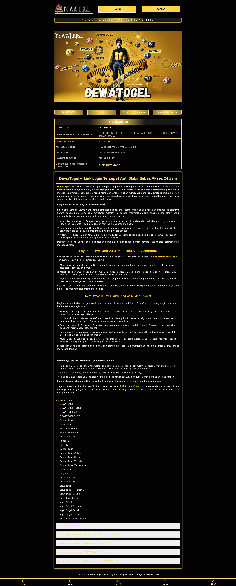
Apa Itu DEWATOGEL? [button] (68, 525)
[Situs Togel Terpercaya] (74, 8)
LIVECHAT (212, 584)
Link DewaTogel (130, 386)
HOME (23, 584)
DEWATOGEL (105, 127)
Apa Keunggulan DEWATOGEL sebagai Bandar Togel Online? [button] (88, 534)
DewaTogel (63, 186)
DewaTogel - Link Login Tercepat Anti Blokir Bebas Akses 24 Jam (118, 20)
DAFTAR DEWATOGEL (109, 165)
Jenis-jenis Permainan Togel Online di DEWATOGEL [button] (84, 543)
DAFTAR (165, 584)
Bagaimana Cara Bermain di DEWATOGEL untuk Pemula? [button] (86, 552)
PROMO (118, 584)
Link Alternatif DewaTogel (163, 256)
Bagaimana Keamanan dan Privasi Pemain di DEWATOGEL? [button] (87, 561)
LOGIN (70, 584)
